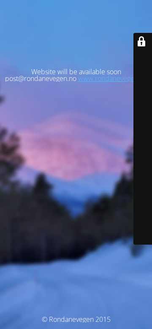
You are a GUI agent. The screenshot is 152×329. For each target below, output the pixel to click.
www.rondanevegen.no (112, 78)
